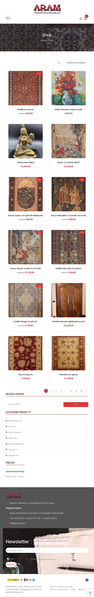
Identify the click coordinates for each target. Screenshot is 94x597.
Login (73, 589)
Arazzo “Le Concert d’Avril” (68, 162)
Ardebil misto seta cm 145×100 (69, 268)
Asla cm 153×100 (25, 374)
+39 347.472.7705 (33, 518)
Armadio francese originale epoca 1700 (68, 321)
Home (43, 40)
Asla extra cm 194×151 (68, 374)
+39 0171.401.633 (17, 518)
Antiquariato (14, 421)
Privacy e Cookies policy (59, 589)
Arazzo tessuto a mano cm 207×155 (25, 268)
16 (81, 391)
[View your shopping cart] (85, 19)
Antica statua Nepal (25, 162)
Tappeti (12, 450)
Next (86, 391)
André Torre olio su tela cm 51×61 (68, 109)
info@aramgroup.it (17, 523)
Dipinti (11, 438)
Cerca (75, 404)
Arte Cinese (13, 432)
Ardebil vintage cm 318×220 (25, 321)
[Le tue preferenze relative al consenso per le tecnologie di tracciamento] (90, 593)
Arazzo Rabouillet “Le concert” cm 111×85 (68, 215)
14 (71, 391)
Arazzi (11, 426)
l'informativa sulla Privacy (22, 559)
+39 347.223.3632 (50, 518)
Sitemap (81, 589)
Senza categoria (15, 444)
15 (76, 391)
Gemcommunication (14, 592)
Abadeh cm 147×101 (25, 109)
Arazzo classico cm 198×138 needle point (25, 215)
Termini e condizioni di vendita (61, 587)
